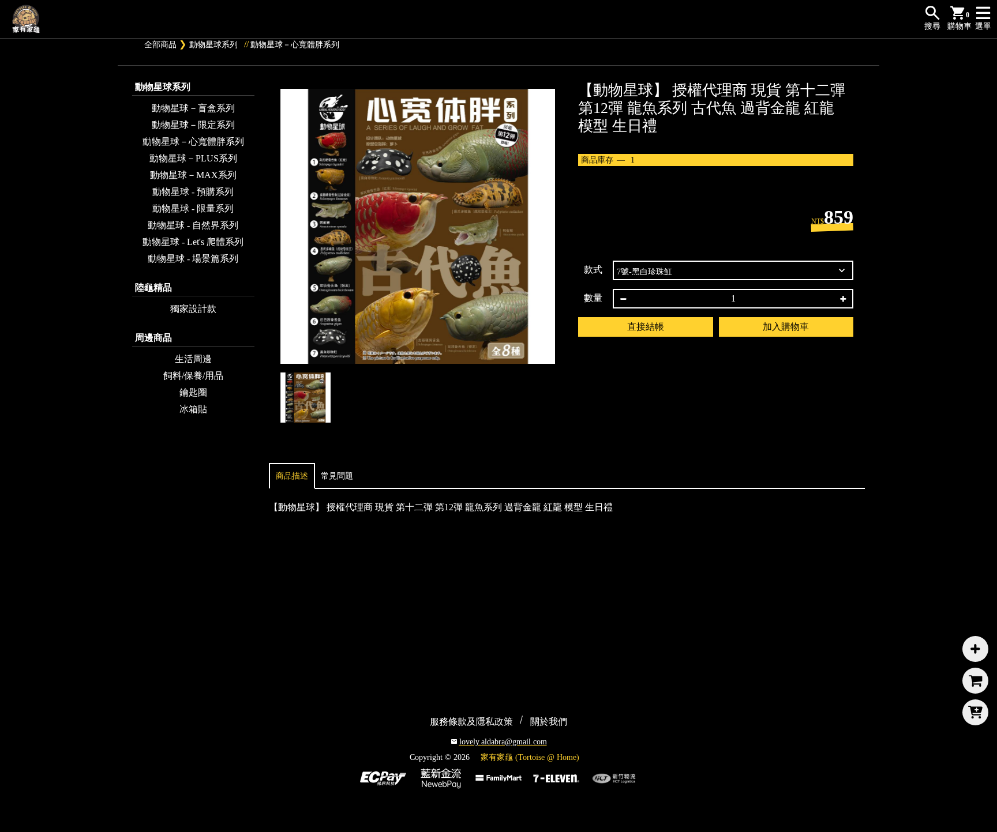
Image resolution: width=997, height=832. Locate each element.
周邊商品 (153, 337)
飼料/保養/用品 (193, 376)
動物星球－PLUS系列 (193, 158)
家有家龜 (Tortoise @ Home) (530, 757)
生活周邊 (193, 359)
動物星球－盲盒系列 (193, 108)
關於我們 (548, 721)
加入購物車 (786, 327)
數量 (593, 298)
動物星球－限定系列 (193, 125)
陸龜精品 (153, 287)
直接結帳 (645, 327)
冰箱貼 (193, 409)
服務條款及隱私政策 (471, 721)
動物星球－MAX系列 (193, 175)
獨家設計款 (193, 309)
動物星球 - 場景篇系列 (193, 258)
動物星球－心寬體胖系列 (294, 44)
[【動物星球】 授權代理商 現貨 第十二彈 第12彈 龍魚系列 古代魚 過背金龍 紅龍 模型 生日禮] (418, 226)
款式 (593, 269)
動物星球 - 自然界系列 (193, 225)
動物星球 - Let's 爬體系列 (193, 242)
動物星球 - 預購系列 (193, 192)
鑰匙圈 (193, 392)
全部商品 (160, 44)
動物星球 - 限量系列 (193, 208)
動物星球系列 (213, 44)
